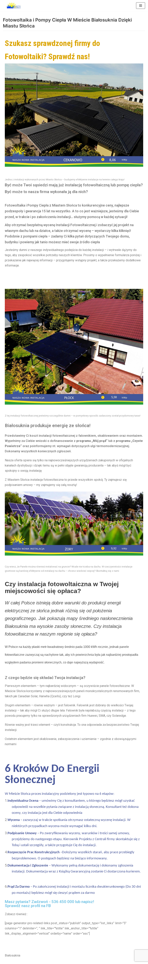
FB (48, 905)
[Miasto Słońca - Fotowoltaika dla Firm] (14, 5)
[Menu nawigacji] (140, 5)
